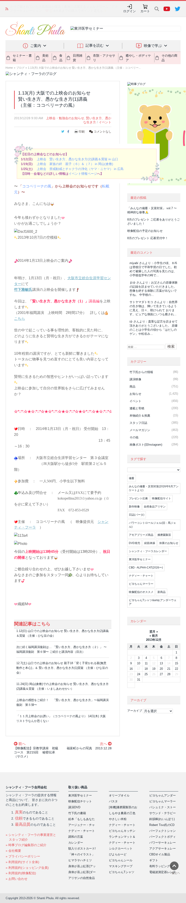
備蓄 (131, 478)
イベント (105, 122)
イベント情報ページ (83, 173)
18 (146, 668)
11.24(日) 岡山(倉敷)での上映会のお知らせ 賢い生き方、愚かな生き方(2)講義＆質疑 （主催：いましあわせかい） (62, 686)
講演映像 (135, 379)
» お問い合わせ (16, 879)
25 (146, 674)
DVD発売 (134, 543)
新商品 (161, 592)
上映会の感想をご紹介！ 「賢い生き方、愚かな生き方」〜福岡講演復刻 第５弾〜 (62, 702)
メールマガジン (140, 430)
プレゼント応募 (138, 498)
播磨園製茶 (164, 534)
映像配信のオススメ (141, 592)
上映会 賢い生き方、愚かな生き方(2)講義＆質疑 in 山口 (77, 159)
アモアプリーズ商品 (141, 534)
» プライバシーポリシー (23, 856)
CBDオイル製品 (159, 854)
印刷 (82, 131)
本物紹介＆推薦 (140, 415)
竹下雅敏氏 (23, 289)
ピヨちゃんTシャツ (121, 872)
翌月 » (153, 631)
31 (138, 679)
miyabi (134, 263)
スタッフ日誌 (138, 423)
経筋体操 (149, 543)
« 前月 (153, 635)
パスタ (113, 801)
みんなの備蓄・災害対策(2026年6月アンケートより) (154, 488)
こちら (19, 318)
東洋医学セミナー (140, 559)
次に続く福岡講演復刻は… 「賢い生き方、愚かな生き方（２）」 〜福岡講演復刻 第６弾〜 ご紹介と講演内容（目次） (61, 649)
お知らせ (135, 394)
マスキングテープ (120, 866)
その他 (134, 437)
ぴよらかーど (118, 854)
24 (138, 674)
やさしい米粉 (118, 819)
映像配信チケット (80, 801)
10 (138, 663)
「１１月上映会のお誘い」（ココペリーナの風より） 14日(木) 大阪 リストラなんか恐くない (62, 718)
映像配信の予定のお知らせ (145, 231)
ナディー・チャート (141, 575)
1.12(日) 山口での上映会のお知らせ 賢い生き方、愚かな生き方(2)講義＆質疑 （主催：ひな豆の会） (62, 633)
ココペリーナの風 (36, 186)
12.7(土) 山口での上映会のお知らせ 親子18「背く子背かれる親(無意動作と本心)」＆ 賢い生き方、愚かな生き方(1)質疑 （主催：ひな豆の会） (62, 667)
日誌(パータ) (136, 514)
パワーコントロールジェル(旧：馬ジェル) (152, 524)
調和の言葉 (75, 836)
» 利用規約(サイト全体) (22, 862)
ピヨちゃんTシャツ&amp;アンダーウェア (152, 602)
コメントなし (102, 131)
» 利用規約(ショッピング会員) (27, 867)
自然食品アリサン (155, 506)
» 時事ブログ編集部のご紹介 (26, 845)
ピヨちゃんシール (120, 860)
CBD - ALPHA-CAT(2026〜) (146, 567)
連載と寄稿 (137, 408)
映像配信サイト (161, 498)
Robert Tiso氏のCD (161, 825)
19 (153, 668)
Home (9, 67)
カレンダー (75, 842)
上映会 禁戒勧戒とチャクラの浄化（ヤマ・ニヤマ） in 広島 (80, 169)
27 (161, 674)
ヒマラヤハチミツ (80, 860)
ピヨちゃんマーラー (141, 583)
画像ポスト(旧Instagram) (146, 444)
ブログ (20, 67)
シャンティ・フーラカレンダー (148, 551)
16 (131, 668)
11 (146, 663)
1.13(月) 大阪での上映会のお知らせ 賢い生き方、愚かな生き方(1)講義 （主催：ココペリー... (84, 67)
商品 (132, 386)
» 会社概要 (13, 850)
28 (168, 674)
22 (176, 668)
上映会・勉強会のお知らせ (65, 118)
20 (161, 668)
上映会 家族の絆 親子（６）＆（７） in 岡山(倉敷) (75, 164)
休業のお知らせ (168, 543)
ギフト (153, 860)
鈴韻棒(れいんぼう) (162, 819)
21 (168, 668)
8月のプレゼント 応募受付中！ (147, 238)
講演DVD (74, 807)
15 (176, 663)
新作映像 (134, 506)
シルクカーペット (120, 848)
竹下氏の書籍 (77, 813)
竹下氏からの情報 (141, 372)
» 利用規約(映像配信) (21, 873)
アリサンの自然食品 (81, 878)
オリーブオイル (119, 795)
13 (161, 663)
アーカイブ (134, 710)
